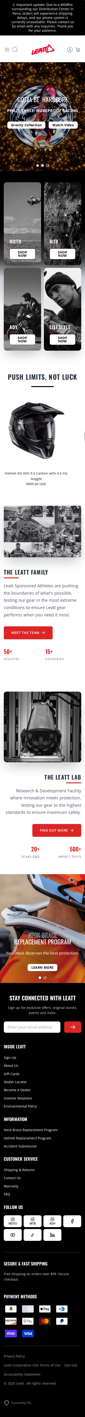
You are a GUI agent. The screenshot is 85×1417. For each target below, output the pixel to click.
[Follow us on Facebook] (72, 1221)
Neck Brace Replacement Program (31, 1130)
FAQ (7, 1194)
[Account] (67, 49)
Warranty (11, 1186)
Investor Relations (18, 1098)
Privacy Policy (14, 1356)
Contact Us (12, 1178)
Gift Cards (12, 1074)
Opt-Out (70, 1365)
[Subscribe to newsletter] (72, 1027)
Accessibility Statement (22, 1374)
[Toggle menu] (7, 49)
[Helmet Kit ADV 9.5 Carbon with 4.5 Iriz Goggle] (36, 431)
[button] (37, 165)
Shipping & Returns (19, 1170)
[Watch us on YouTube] (13, 1235)
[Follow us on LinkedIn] (52, 1235)
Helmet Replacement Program (27, 1138)
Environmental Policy (20, 1106)
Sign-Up (10, 1057)
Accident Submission (20, 1146)
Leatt (20, 1383)
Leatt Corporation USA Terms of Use (32, 1365)
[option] (42, 116)
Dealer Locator (15, 1082)
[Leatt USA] (42, 50)
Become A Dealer (17, 1090)
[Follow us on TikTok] (33, 1235)
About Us (11, 1065)
